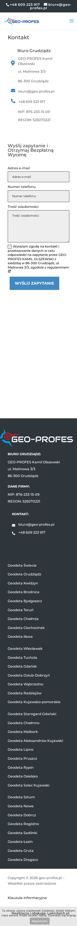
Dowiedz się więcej (62, 915)
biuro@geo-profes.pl (36, 524)
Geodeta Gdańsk (22, 666)
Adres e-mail (19, 168)
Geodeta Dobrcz (22, 815)
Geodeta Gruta (21, 851)
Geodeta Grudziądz (24, 574)
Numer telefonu (22, 187)
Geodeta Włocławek (25, 649)
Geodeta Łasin (20, 842)
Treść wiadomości (23, 207)
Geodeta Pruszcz (22, 758)
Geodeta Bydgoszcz (25, 601)
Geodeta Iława (20, 637)
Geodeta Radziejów (24, 693)
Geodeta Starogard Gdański (32, 714)
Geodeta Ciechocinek (26, 628)
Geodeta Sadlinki (22, 833)
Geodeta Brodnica (23, 592)
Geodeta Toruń (21, 610)
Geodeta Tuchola (22, 658)
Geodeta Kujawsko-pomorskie (34, 702)
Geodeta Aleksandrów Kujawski (35, 741)
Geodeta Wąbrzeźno (25, 684)
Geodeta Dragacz (23, 860)
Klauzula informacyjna (27, 898)
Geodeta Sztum (21, 797)
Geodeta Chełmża (23, 619)
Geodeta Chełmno (23, 723)
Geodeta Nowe (21, 806)
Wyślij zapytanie (34, 283)
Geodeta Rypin (21, 767)
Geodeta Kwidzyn (23, 583)
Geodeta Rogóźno (23, 824)
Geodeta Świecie (22, 565)
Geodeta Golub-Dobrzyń (29, 675)
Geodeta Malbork (23, 732)
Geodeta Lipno (20, 749)
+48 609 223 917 (31, 532)
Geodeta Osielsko (23, 776)
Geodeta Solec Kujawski (28, 785)
